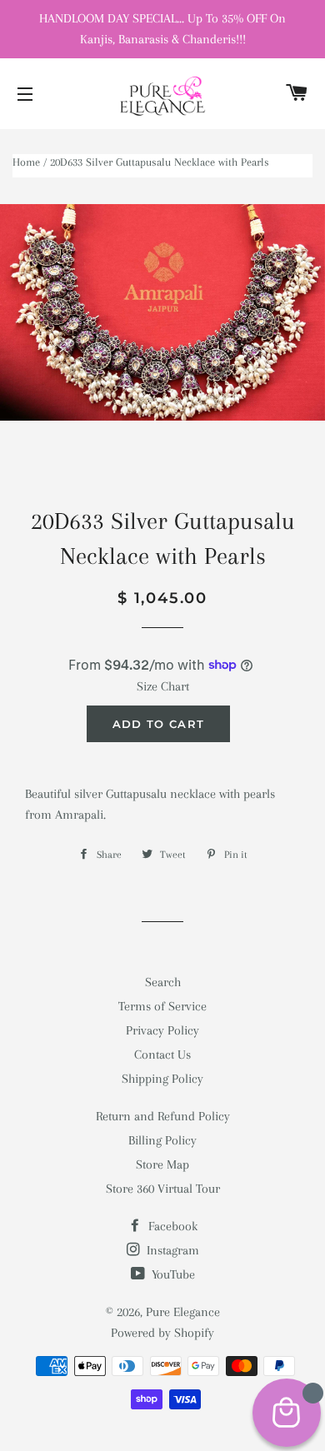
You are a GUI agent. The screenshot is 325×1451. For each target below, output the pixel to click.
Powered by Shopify (162, 1332)
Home (26, 162)
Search (163, 982)
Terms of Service (162, 1006)
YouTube (171, 1274)
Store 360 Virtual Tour (163, 1188)
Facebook (171, 1226)
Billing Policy (162, 1140)
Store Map (162, 1164)
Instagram (171, 1250)
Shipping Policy (162, 1078)
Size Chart (163, 686)
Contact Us (162, 1054)
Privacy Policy (162, 1030)
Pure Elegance (183, 1311)
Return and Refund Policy (163, 1116)
